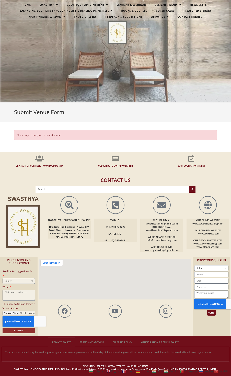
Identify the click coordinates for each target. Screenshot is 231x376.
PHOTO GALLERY (85, 16)
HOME (26, 4)
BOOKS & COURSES (134, 10)
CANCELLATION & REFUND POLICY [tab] (160, 342)
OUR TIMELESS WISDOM (45, 16)
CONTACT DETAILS (189, 16)
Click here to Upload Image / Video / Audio (18, 306)
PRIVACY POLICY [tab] (61, 342)
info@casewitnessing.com (162, 240)
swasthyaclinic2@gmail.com (162, 230)
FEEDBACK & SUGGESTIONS (123, 16)
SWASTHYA (47, 4)
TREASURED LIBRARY (197, 10)
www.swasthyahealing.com (207, 223)
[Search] (192, 189)
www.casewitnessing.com (207, 243)
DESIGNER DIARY (166, 4)
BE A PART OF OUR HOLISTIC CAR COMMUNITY (39, 166)
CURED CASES (165, 10)
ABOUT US (158, 16)
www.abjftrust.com (208, 233)
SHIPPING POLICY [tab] (122, 342)
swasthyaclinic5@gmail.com (162, 223)
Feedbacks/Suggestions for (18, 271)
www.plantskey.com (208, 247)
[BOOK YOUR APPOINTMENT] (191, 158)
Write (6, 287)
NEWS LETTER (199, 4)
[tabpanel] (115, 354)
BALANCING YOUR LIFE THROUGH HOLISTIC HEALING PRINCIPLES (64, 10)
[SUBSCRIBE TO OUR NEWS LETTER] (115, 158)
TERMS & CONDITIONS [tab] (92, 342)
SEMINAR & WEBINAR (131, 4)
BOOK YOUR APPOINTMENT (86, 4)
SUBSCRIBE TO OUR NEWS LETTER (115, 166)
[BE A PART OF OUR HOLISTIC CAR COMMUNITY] (39, 158)
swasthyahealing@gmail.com (161, 250)
